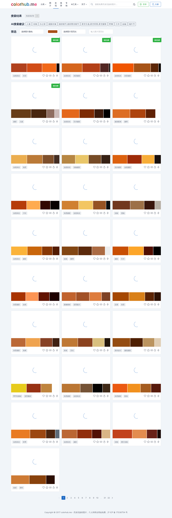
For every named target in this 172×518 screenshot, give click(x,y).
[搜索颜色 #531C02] (56, 251)
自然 (24, 305)
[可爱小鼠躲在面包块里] (137, 187)
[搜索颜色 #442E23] (57, 159)
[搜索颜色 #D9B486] (106, 434)
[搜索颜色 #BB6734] (69, 434)
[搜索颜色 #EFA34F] (33, 342)
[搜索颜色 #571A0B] (156, 388)
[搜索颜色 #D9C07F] (98, 342)
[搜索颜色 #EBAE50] (19, 159)
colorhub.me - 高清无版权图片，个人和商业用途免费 (83, 512)
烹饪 (72, 350)
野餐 (111, 24)
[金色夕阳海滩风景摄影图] (35, 141)
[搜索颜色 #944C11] (121, 342)
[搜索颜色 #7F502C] (48, 159)
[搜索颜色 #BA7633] (71, 388)
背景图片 (77, 305)
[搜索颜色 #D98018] (137, 296)
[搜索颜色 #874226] (46, 342)
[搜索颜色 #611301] (44, 296)
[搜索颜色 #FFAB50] (33, 205)
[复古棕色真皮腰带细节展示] (137, 95)
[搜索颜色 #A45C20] (146, 388)
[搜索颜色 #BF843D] (46, 388)
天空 (24, 76)
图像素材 (67, 305)
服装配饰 (118, 122)
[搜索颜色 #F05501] (123, 67)
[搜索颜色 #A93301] (18, 296)
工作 (118, 24)
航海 (126, 396)
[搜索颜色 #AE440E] (138, 113)
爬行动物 (124, 442)
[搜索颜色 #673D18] (21, 113)
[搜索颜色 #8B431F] (85, 342)
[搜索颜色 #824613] (70, 251)
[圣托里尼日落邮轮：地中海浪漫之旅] (137, 370)
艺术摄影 (77, 122)
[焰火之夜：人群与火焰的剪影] (137, 232)
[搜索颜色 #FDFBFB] (158, 113)
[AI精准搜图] (57, 76)
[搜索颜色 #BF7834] (70, 342)
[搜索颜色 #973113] (34, 388)
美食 (65, 350)
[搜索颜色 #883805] (47, 251)
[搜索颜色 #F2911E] (134, 388)
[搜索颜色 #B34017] (91, 67)
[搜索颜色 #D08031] (70, 205)
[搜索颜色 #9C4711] (38, 434)
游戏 (65, 259)
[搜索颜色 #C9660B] (34, 251)
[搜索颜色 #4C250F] (50, 434)
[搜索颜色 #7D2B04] (87, 113)
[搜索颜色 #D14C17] (34, 67)
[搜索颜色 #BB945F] (149, 342)
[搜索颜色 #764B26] (95, 159)
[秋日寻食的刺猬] (86, 141)
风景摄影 (77, 76)
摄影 (15, 122)
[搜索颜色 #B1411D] (19, 67)
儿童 (21, 122)
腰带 (126, 122)
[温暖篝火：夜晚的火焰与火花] (35, 187)
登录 (145, 4)
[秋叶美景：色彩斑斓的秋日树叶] (35, 415)
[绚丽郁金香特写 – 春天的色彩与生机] (137, 141)
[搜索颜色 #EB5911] (120, 388)
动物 (35, 24)
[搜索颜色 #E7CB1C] (19, 388)
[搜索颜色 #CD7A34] (20, 479)
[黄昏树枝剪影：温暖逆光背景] (137, 49)
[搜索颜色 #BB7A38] (35, 159)
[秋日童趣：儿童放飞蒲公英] (35, 95)
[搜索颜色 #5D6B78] (57, 434)
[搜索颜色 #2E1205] (157, 296)
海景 (24, 167)
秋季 (24, 442)
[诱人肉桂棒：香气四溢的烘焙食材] (35, 461)
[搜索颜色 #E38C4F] (139, 434)
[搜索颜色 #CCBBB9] (57, 113)
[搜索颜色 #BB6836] (18, 342)
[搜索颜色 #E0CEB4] (158, 342)
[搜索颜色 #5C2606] (155, 67)
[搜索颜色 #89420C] (37, 479)
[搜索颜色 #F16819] (49, 67)
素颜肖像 (52, 24)
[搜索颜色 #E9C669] (82, 159)
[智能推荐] (53, 76)
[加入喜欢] (43, 76)
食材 (15, 488)
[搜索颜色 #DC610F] (120, 159)
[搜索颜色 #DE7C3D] (95, 296)
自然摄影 (127, 167)
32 (109, 498)
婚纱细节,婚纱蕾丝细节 (69, 24)
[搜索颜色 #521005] (97, 434)
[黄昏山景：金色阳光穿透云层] (86, 187)
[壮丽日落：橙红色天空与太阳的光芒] (35, 278)
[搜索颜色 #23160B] (107, 342)
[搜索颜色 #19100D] (158, 159)
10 (97, 498)
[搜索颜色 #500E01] (148, 251)
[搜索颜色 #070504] (109, 67)
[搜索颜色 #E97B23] (20, 434)
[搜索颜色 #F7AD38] (148, 159)
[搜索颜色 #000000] (107, 113)
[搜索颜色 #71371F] (121, 205)
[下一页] (112, 498)
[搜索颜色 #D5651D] (72, 67)
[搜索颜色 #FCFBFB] (57, 479)
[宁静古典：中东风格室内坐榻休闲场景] (137, 324)
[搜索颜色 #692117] (152, 434)
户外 (24, 213)
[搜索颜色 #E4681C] (71, 113)
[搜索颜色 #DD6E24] (121, 113)
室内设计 (118, 350)
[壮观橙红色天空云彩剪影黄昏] (35, 49)
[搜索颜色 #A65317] (142, 67)
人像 (29, 24)
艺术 (122, 259)
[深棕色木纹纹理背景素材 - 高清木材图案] (86, 278)
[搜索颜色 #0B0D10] (108, 205)
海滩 (24, 350)
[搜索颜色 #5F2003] (150, 113)
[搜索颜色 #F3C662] (86, 205)
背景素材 (28, 396)
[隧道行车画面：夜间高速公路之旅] (137, 278)
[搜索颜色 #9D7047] (137, 205)
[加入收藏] (47, 76)
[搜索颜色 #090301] (160, 67)
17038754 (120, 512)
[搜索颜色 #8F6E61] (51, 113)
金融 (124, 24)
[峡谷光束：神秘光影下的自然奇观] (86, 415)
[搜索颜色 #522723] (104, 67)
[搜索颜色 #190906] (159, 434)
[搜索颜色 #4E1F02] (136, 342)
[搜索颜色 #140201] (58, 67)
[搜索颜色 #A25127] (82, 296)
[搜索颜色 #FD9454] (32, 296)
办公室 (43, 24)
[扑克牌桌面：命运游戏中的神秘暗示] (86, 232)
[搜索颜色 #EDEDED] (107, 251)
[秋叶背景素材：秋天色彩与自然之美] (35, 370)
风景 (122, 305)
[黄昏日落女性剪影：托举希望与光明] (86, 95)
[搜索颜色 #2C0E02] (50, 479)
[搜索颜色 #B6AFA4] (158, 205)
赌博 (72, 259)
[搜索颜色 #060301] (98, 388)
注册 (157, 4)
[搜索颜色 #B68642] (68, 159)
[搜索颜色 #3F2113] (56, 342)
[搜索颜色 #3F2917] (106, 388)
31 (105, 498)
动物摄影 (77, 167)
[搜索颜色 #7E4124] (106, 296)
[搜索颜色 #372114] (105, 159)
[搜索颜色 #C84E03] (121, 251)
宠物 (122, 213)
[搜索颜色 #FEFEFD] (55, 388)
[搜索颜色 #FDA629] (136, 251)
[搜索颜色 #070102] (55, 205)
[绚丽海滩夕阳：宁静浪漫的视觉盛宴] (35, 324)
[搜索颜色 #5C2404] (149, 296)
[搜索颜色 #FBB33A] (19, 251)
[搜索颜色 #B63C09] (19, 205)
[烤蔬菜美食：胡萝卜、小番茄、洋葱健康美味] (86, 324)
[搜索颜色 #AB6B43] (98, 251)
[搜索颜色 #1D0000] (54, 296)
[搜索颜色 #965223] (99, 205)
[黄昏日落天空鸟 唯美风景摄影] (35, 232)
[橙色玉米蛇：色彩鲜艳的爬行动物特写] (137, 415)
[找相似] (50, 76)
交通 (116, 305)
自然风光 (16, 76)
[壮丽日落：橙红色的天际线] (86, 49)
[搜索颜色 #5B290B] (85, 251)
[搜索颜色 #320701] (45, 205)
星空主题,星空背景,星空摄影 (94, 24)
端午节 (132, 24)
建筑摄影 (127, 350)
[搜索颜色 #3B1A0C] (98, 113)
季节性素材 (17, 396)
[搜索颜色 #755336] (86, 388)
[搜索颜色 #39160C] (149, 205)
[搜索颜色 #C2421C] (122, 434)
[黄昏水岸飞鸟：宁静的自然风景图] (86, 370)
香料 (21, 488)
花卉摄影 (118, 167)
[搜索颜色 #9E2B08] (134, 159)
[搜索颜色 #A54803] (121, 296)
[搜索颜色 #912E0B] (84, 434)
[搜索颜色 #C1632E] (69, 296)
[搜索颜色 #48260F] (39, 113)
